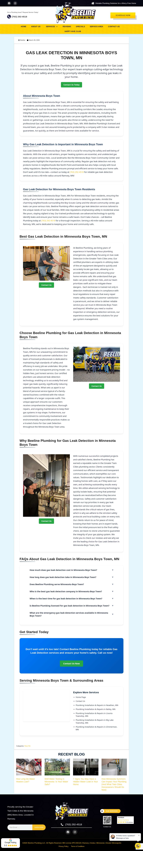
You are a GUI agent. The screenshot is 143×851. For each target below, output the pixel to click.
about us (36, 27)
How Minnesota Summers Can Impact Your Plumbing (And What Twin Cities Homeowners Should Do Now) (114, 784)
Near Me (27, 746)
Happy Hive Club (73, 31)
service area (96, 27)
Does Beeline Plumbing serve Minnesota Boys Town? (57, 584)
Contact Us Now (71, 663)
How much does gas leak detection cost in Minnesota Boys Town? (63, 570)
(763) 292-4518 (19, 16)
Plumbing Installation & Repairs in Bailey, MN (95, 709)
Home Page (81, 697)
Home (23, 27)
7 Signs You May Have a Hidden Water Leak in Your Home (85, 781)
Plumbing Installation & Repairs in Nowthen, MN (97, 705)
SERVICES (50, 27)
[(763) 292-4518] (9, 16)
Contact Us (114, 27)
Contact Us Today (71, 84)
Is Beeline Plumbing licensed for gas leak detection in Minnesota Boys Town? (69, 605)
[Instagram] (15, 3)
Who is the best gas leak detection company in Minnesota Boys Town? (66, 591)
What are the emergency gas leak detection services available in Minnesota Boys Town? (69, 614)
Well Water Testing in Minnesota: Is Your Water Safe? (56, 781)
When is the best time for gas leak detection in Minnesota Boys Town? (66, 598)
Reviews (67, 27)
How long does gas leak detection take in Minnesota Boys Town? (63, 577)
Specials (80, 27)
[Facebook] (9, 3)
